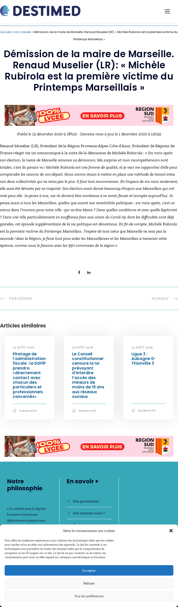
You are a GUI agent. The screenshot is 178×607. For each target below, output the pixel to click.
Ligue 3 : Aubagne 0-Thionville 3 (143, 358)
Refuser (89, 583)
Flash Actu (28, 410)
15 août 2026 (23, 347)
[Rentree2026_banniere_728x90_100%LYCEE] (89, 114)
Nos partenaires (86, 501)
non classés (22, 32)
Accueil (5, 32)
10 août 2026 (142, 347)
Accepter (89, 570)
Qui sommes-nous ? (89, 513)
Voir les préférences (89, 596)
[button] (171, 530)
